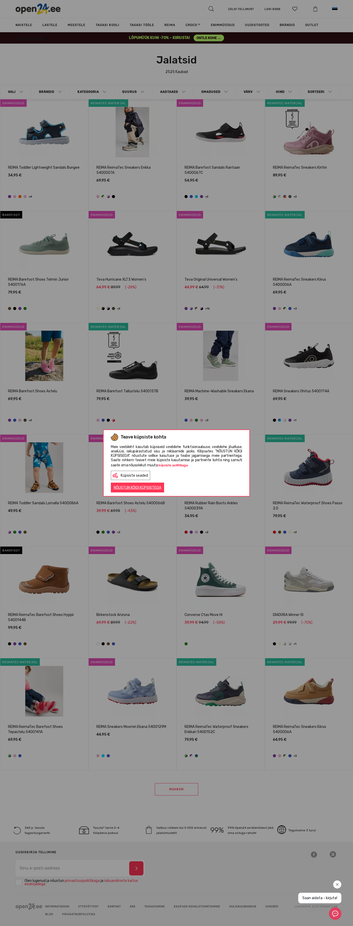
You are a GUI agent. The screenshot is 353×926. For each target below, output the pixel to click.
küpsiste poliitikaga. (173, 465)
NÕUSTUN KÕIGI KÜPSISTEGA (137, 487)
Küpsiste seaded (134, 475)
